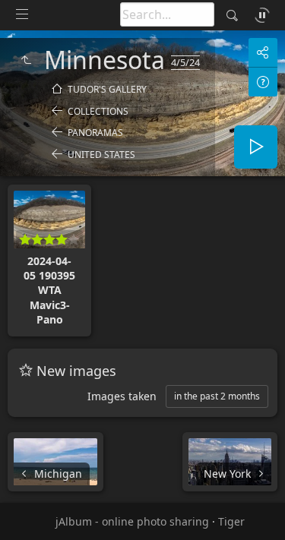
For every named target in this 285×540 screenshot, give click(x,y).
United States (101, 154)
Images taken (122, 396)
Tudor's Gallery (107, 89)
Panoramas (95, 132)
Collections (98, 111)
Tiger (231, 521)
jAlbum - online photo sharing (132, 521)
